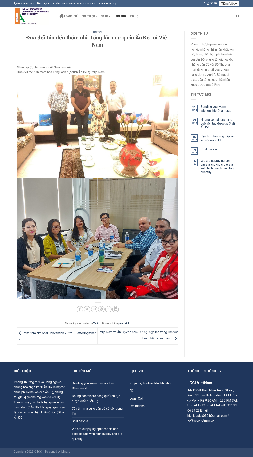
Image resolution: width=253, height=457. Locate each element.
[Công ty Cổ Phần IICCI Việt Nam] (33, 16)
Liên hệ (133, 16)
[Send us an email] (215, 3)
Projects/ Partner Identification (150, 383)
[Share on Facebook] (80, 309)
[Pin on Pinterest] (101, 309)
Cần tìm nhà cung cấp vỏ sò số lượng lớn (217, 138)
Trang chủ (71, 16)
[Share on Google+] (108, 309)
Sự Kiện (105, 16)
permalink (123, 323)
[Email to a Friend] (94, 309)
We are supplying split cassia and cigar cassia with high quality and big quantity (217, 166)
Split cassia (209, 149)
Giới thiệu (88, 16)
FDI (131, 391)
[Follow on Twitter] (211, 3)
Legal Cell (136, 398)
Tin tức (121, 16)
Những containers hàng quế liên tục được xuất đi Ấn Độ (218, 123)
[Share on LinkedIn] (115, 309)
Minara (65, 451)
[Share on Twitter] (87, 309)
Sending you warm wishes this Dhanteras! (216, 108)
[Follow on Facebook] (204, 3)
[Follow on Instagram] (208, 3)
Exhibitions (137, 406)
